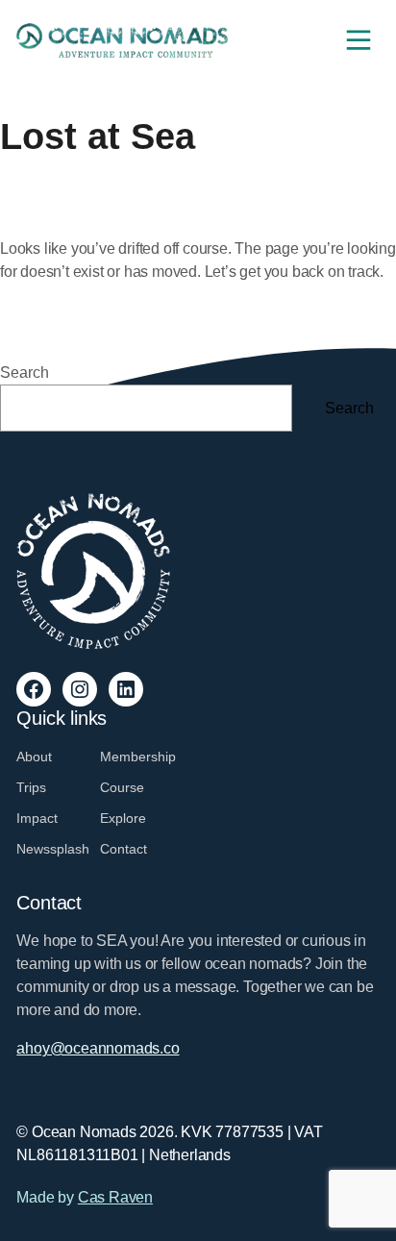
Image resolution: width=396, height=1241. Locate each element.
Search (24, 372)
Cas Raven (115, 1197)
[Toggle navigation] (358, 40)
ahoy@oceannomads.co (97, 1048)
